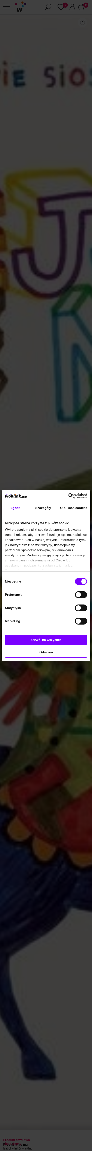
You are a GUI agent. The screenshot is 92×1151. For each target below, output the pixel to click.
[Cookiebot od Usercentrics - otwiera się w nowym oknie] (68, 496)
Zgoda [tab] (15, 508)
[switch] (81, 594)
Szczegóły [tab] (43, 508)
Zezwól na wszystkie (46, 640)
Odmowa (46, 652)
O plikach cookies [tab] (73, 508)
